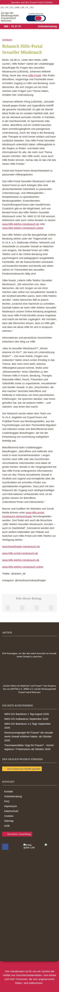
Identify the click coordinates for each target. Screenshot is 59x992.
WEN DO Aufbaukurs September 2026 (26, 719)
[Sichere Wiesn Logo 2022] (29, 671)
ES (11, 7)
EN (2, 7)
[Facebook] (8, 608)
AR (22, 7)
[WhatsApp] (37, 608)
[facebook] (5, 847)
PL (27, 7)
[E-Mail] (51, 608)
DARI (17, 7)
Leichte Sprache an (40, 18)
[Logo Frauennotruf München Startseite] (11, 17)
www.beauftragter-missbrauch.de (21, 546)
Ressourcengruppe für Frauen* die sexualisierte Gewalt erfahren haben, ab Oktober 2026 (28, 736)
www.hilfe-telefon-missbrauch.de (20, 224)
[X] (22, 608)
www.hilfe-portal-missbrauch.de (20, 553)
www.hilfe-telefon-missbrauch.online (22, 228)
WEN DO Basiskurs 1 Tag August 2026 (26, 714)
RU (32, 7)
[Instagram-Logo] (29, 846)
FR (6, 7)
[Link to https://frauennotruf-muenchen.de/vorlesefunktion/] (41, 7)
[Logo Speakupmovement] (29, 643)
